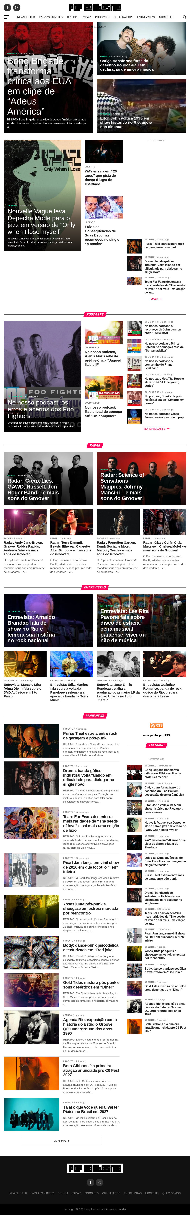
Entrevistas (146, 17)
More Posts (61, 1140)
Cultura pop (123, 17)
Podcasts (102, 17)
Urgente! (166, 17)
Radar (86, 17)
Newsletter (26, 17)
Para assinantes (51, 17)
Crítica (72, 17)
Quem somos (94, 26)
